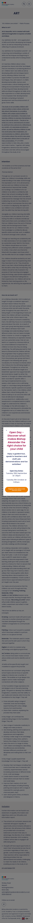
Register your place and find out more (16, 489)
